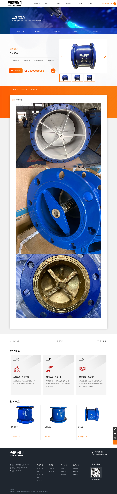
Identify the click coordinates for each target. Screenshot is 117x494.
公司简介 (63, 468)
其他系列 (39, 481)
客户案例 (79, 3)
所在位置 (75, 474)
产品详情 (14, 89)
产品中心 (47, 3)
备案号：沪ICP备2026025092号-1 (40, 492)
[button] (105, 56)
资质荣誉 (63, 474)
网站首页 (37, 3)
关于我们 (58, 3)
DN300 (105, 341)
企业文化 (63, 471)
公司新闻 (51, 468)
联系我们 (89, 3)
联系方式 (75, 468)
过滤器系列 (40, 468)
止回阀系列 (40, 474)
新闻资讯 (68, 3)
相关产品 (34, 89)
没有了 (17, 341)
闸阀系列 (39, 471)
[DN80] (58, 414)
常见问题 (51, 471)
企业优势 (24, 89)
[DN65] (92, 414)
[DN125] (25, 414)
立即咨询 (17, 70)
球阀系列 (39, 478)
